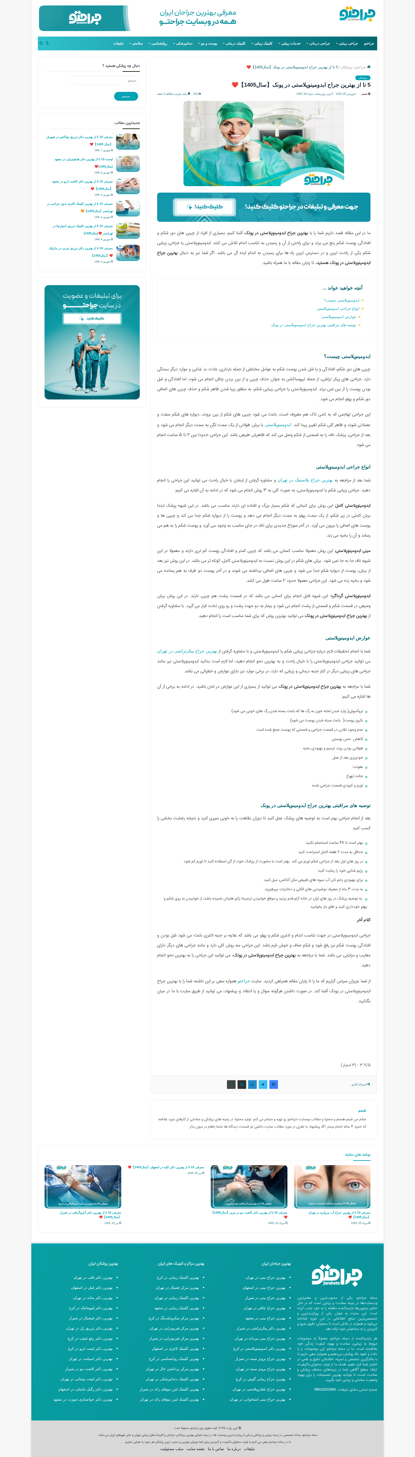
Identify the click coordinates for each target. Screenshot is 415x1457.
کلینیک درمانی (236, 43)
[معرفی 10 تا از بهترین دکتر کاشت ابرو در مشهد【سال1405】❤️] (128, 186)
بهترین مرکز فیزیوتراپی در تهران (174, 1328)
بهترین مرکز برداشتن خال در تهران (172, 1369)
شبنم (364, 93)
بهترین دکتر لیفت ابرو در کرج (90, 1349)
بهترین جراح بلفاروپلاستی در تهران (259, 1389)
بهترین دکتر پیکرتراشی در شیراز (261, 1328)
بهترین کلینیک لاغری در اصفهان (175, 1349)
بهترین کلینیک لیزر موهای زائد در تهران (169, 1399)
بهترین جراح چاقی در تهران (265, 1308)
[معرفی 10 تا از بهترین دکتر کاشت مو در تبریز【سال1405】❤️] (249, 1186)
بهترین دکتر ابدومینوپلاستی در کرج (259, 1349)
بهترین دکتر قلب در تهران (93, 1277)
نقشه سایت (196, 1449)
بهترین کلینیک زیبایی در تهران (177, 1298)
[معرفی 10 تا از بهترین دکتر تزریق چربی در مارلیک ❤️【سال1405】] (128, 253)
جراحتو (369, 43)
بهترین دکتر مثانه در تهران (93, 1298)
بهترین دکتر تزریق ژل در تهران (89, 1328)
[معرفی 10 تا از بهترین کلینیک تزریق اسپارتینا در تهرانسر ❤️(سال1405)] (128, 230)
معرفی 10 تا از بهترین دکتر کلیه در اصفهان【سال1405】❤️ (166, 1167)
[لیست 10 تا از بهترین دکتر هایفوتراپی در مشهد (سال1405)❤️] (128, 164)
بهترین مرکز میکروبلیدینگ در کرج (173, 1318)
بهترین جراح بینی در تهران (266, 1277)
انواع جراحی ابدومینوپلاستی (338, 309)
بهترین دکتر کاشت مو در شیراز (89, 1369)
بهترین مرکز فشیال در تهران (177, 1288)
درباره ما (234, 1449)
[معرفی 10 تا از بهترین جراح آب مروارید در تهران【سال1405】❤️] (332, 1186)
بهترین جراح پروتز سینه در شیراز (260, 1359)
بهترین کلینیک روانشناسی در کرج (174, 1359)
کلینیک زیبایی (263, 43)
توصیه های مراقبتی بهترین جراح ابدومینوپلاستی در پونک (313, 325)
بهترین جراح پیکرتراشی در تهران (187, 651)
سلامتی (137, 43)
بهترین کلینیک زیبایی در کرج (178, 1277)
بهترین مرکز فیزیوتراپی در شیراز (174, 1338)
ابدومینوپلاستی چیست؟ (341, 300)
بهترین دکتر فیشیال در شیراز (91, 1318)
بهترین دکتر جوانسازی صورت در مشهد (83, 1399)
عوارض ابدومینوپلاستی (338, 317)
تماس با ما (216, 1449)
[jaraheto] (357, 14)
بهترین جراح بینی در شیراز (265, 1298)
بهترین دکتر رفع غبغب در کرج (90, 1338)
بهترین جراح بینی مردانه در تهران (260, 1338)
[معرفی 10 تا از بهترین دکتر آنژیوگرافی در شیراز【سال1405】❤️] (83, 1186)
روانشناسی (159, 43)
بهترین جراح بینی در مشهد (265, 1318)
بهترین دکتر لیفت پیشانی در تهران (87, 1379)
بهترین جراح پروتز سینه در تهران (261, 1369)
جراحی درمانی (319, 43)
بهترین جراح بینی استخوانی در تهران (257, 1399)
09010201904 (325, 1389)
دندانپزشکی (184, 43)
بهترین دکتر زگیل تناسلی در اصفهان (85, 1389)
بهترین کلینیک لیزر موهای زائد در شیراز (169, 1389)
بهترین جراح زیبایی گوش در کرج (261, 1379)
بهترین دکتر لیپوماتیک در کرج (91, 1308)
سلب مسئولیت (171, 1449)
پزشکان (346, 67)
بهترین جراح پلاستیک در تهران (306, 480)
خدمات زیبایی (291, 43)
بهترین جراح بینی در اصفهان (264, 1288)
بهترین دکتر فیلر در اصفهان (92, 1288)
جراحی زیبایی (348, 43)
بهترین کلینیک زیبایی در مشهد (176, 1308)
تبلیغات (118, 43)
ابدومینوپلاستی (278, 424)
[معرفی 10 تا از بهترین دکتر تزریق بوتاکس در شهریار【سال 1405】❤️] (128, 141)
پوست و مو (209, 43)
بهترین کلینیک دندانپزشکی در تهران (172, 1379)
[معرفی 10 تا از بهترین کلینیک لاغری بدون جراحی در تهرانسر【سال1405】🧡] (128, 208)
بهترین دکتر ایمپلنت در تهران (91, 1359)
